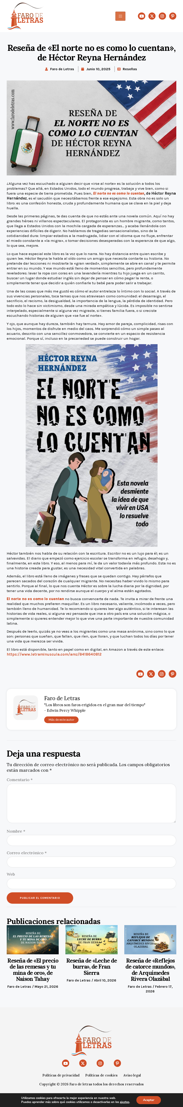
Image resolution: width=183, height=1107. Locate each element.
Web (11, 874)
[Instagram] (162, 16)
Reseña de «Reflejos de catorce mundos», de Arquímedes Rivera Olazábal (150, 970)
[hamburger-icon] (120, 16)
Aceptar (148, 1100)
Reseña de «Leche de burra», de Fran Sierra (91, 966)
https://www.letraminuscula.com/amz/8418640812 (54, 654)
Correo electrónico (27, 852)
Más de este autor (61, 720)
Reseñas (130, 69)
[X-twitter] (152, 16)
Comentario (20, 779)
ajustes (124, 1102)
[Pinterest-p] (172, 16)
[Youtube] (141, 16)
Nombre (16, 831)
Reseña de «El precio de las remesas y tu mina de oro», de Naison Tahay (32, 970)
